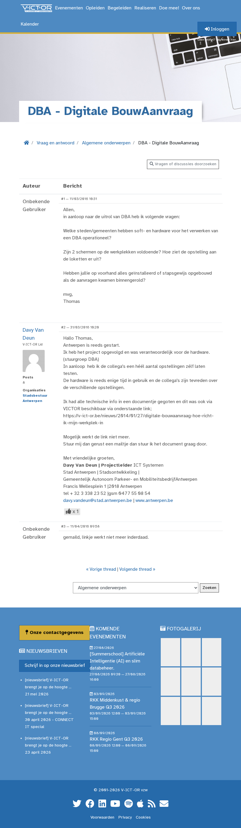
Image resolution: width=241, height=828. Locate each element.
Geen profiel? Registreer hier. (217, 39)
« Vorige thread (101, 569)
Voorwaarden (102, 817)
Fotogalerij (184, 629)
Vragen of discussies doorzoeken (185, 164)
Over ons (191, 8)
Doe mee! (169, 8)
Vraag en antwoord (55, 143)
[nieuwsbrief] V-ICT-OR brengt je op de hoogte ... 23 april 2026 (48, 745)
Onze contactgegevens (55, 632)
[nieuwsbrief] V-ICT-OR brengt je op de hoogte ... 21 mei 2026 (48, 687)
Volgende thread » (137, 569)
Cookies (143, 817)
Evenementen (69, 8)
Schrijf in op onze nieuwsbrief (55, 665)
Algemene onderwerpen (106, 143)
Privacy (125, 817)
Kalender (30, 24)
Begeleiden (119, 8)
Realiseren (145, 8)
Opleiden (95, 8)
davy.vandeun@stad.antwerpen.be (97, 500)
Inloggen (219, 29)
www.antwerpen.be (154, 500)
